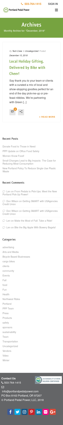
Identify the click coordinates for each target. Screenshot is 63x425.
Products (7, 317)
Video (6, 355)
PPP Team (8, 308)
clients (6, 266)
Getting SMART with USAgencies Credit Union (30, 202)
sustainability (9, 331)
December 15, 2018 (18, 55)
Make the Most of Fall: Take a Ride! (33, 220)
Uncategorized (31, 50)
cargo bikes (9, 261)
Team (6, 336)
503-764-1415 (32, 4)
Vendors (7, 350)
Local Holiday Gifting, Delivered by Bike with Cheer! (27, 68)
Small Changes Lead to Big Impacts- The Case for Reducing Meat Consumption (29, 162)
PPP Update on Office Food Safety (21, 151)
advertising (8, 247)
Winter (6, 360)
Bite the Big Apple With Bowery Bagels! (35, 227)
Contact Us (8, 378)
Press (6, 313)
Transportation (10, 341)
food (5, 284)
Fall (4, 280)
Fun (5, 289)
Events (6, 275)
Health (6, 294)
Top (60, 422)
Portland (7, 303)
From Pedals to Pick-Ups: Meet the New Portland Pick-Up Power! (30, 193)
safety (6, 322)
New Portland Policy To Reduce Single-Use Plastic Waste (29, 170)
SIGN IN (52, 4)
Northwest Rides (11, 298)
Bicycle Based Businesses (16, 256)
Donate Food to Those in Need (19, 146)
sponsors (7, 327)
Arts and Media (11, 251)
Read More (48, 117)
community (8, 270)
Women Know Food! (13, 155)
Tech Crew (17, 50)
